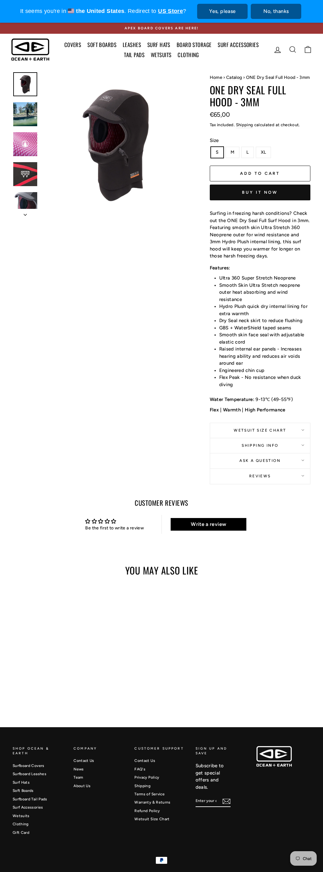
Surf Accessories (28, 807)
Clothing (21, 824)
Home (216, 77)
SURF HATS (158, 45)
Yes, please (222, 11)
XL (263, 152)
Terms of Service (149, 794)
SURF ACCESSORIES (238, 45)
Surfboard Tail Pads (30, 799)
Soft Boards (23, 790)
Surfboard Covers (28, 765)
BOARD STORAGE (194, 45)
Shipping (244, 124)
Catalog (234, 77)
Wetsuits (21, 816)
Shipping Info (260, 445)
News (78, 769)
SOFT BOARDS (101, 45)
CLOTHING (188, 55)
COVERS (72, 45)
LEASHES (132, 45)
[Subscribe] (226, 801)
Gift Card (21, 832)
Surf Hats (21, 782)
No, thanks (276, 11)
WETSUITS (161, 55)
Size (214, 140)
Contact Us (83, 760)
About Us (82, 786)
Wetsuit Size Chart (260, 430)
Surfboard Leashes (29, 774)
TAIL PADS (134, 55)
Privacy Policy (146, 777)
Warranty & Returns (152, 802)
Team (78, 777)
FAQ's (139, 769)
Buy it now (260, 192)
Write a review (208, 524)
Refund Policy (147, 811)
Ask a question (259, 460)
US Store (170, 11)
